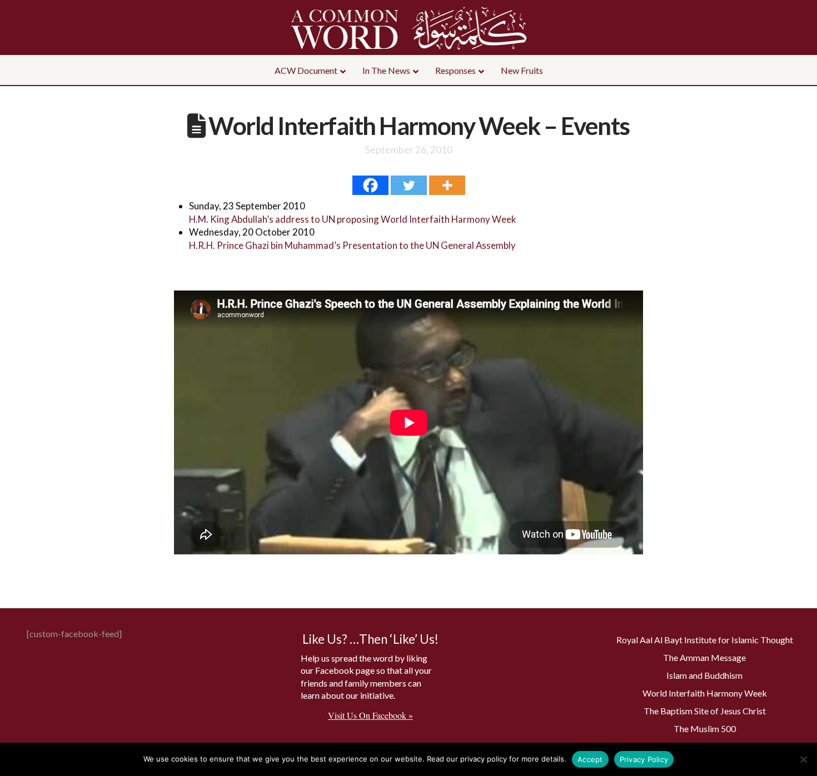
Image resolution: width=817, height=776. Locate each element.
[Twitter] (409, 185)
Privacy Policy (644, 759)
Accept (590, 759)
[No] (803, 759)
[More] (447, 185)
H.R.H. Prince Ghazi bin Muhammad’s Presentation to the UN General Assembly (352, 245)
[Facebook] (370, 185)
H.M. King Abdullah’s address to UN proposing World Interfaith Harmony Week (352, 219)
